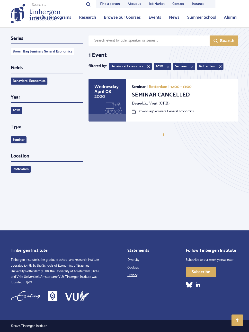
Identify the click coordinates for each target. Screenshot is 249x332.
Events (155, 17)
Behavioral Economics (29, 81)
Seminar (19, 140)
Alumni (230, 17)
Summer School (201, 17)
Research (87, 17)
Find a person (110, 4)
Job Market (157, 4)
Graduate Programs (53, 17)
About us (134, 4)
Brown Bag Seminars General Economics (42, 51)
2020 (16, 110)
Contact (178, 4)
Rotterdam (21, 169)
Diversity (133, 260)
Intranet (198, 4)
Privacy (132, 275)
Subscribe (201, 272)
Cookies (133, 268)
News (174, 17)
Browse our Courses (122, 17)
